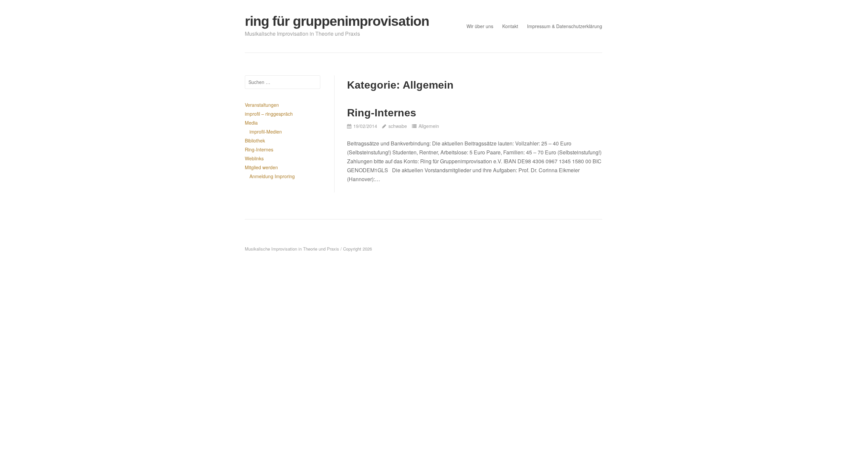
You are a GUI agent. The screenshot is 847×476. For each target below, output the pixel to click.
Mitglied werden (261, 167)
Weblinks (254, 158)
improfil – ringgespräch (269, 113)
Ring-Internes (381, 113)
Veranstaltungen (262, 104)
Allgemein (429, 126)
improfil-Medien (265, 131)
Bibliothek (255, 140)
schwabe (397, 126)
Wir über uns (480, 26)
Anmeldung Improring (272, 176)
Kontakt (510, 26)
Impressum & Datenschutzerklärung (564, 26)
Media (251, 122)
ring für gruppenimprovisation (337, 21)
